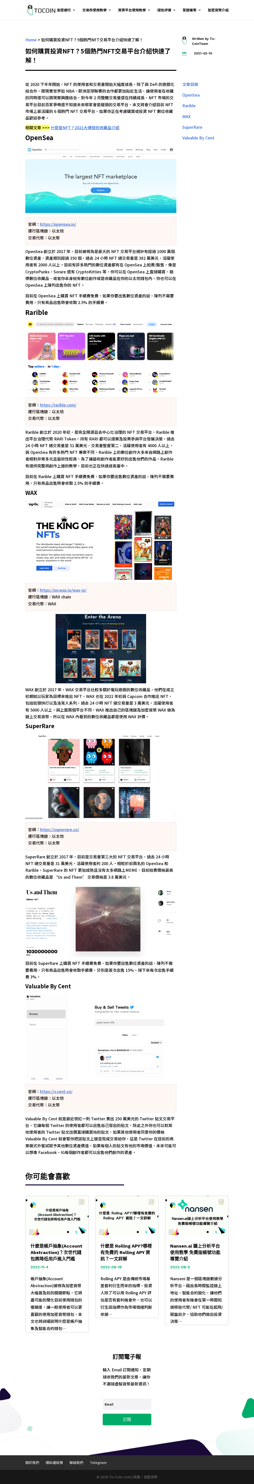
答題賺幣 (189, 10)
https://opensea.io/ (58, 224)
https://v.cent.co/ (56, 1091)
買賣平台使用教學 (132, 10)
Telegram (98, 1462)
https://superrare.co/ (59, 829)
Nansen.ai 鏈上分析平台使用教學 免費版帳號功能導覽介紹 (195, 1252)
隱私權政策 (54, 1462)
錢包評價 (164, 10)
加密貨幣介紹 (218, 10)
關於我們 (32, 1462)
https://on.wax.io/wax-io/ (63, 590)
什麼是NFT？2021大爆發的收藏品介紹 (85, 127)
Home (31, 40)
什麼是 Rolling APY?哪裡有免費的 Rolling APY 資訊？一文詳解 (126, 1252)
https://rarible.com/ (58, 405)
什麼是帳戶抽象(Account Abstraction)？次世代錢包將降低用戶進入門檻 (56, 1252)
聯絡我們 (76, 1462)
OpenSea (191, 95)
